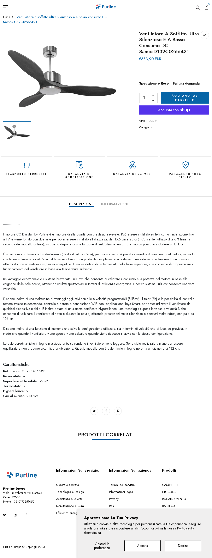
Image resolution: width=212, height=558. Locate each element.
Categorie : (146, 127)
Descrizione (81, 204)
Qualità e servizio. (68, 485)
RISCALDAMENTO (174, 499)
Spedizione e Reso (154, 83)
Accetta (142, 545)
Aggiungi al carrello (185, 98)
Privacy (114, 499)
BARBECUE (169, 506)
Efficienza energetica (69, 513)
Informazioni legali (121, 492)
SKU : (143, 121)
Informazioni (114, 204)
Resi (111, 506)
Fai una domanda (186, 83)
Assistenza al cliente (69, 499)
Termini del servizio (122, 485)
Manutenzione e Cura (70, 506)
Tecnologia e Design (70, 492)
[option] (62, 75)
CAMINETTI (170, 485)
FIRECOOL (169, 492)
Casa (6, 17)
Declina (183, 545)
